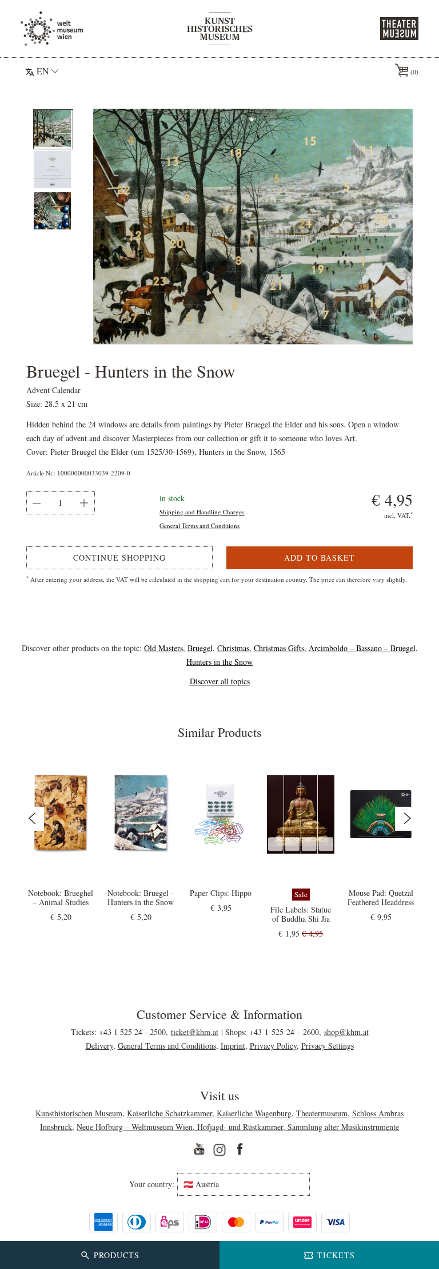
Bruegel (200, 648)
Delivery (99, 1045)
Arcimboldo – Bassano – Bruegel (362, 648)
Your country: (151, 1184)
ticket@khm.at (194, 1031)
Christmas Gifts (279, 648)
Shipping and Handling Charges (201, 511)
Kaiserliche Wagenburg (254, 1113)
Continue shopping (119, 557)
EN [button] (42, 71)
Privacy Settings (327, 1045)
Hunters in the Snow (219, 661)
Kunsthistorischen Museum (78, 1113)
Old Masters (163, 648)
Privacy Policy (273, 1045)
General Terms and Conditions (199, 525)
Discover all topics (220, 681)
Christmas (233, 648)
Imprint (233, 1045)
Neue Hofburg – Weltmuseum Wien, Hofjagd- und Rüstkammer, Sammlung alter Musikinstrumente (238, 1126)
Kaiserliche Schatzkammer (169, 1113)
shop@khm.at (346, 1031)
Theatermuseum (322, 1113)
